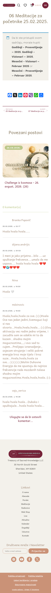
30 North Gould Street (25, 464)
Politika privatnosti (16, 576)
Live (25, 516)
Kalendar (25, 523)
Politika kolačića (35, 576)
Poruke (25, 500)
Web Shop (25, 512)
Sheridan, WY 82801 (25, 468)
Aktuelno (25, 520)
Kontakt (25, 535)
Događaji (25, 527)
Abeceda (25, 496)
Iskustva (25, 531)
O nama (25, 492)
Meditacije (25, 504)
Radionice (25, 508)
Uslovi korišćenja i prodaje (25, 580)
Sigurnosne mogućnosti (25, 584)
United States (25, 472)
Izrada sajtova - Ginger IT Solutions (25, 589)
